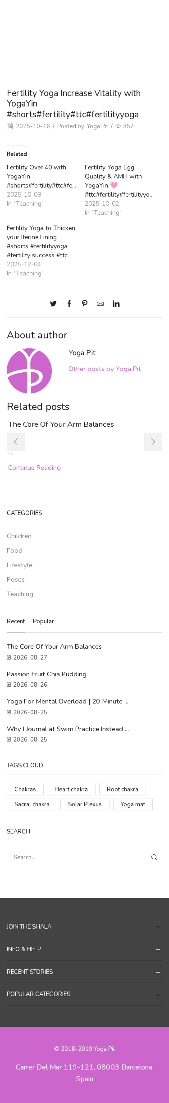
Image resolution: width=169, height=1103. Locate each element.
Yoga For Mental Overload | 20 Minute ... (67, 701)
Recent (16, 621)
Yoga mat (133, 804)
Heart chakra (71, 789)
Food (15, 550)
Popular (43, 621)
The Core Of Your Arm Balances (61, 424)
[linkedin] (113, 304)
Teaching (106, 14)
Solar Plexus (85, 804)
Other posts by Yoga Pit (105, 368)
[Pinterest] (84, 304)
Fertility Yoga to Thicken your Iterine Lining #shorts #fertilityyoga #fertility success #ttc (41, 242)
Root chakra (122, 789)
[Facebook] (69, 304)
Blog (81, 14)
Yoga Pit (97, 126)
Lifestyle (19, 564)
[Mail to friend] (100, 304)
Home (60, 14)
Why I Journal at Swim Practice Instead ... (68, 728)
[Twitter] (55, 304)
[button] (16, 442)
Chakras (25, 789)
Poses (16, 579)
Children (19, 535)
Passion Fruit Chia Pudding (47, 674)
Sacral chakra (32, 804)
